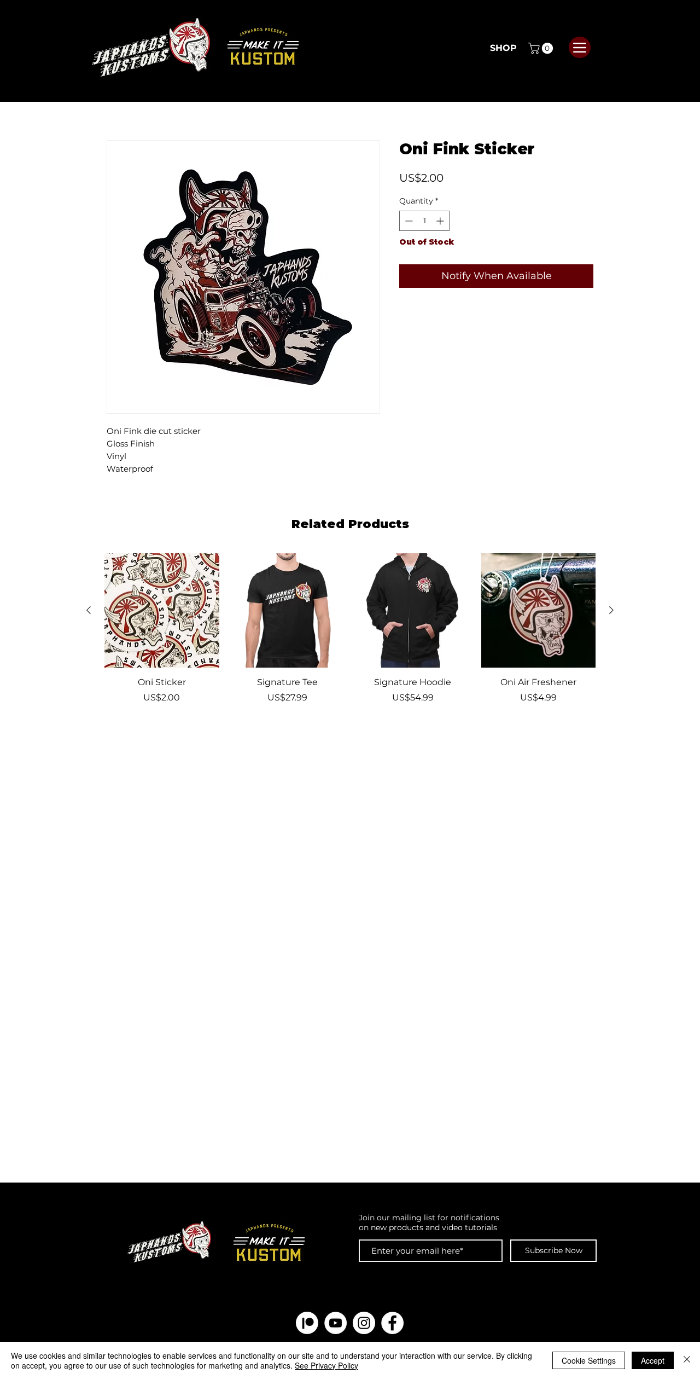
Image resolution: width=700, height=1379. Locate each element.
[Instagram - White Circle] (364, 1323)
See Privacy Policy (326, 1365)
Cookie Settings (589, 1360)
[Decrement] (408, 220)
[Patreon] (307, 1323)
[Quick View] (161, 610)
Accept (652, 1360)
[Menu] (580, 47)
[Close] (686, 1360)
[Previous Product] (88, 610)
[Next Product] (611, 610)
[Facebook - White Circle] (392, 1323)
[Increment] (441, 220)
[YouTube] (335, 1323)
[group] (350, 635)
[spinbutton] (424, 220)
